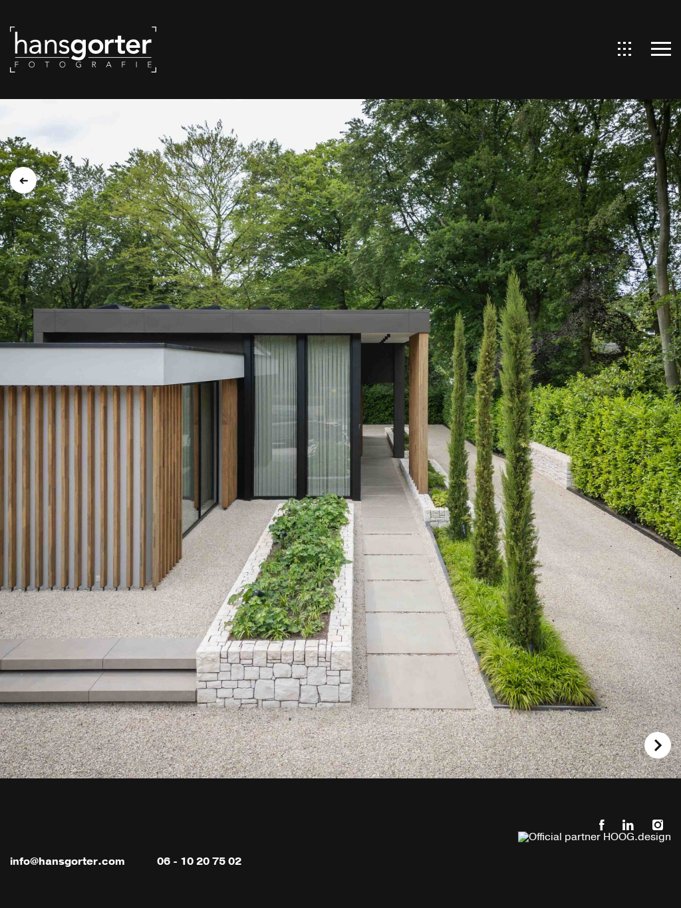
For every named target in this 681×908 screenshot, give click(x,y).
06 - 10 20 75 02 (199, 861)
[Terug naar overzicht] (23, 180)
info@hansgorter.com (67, 861)
